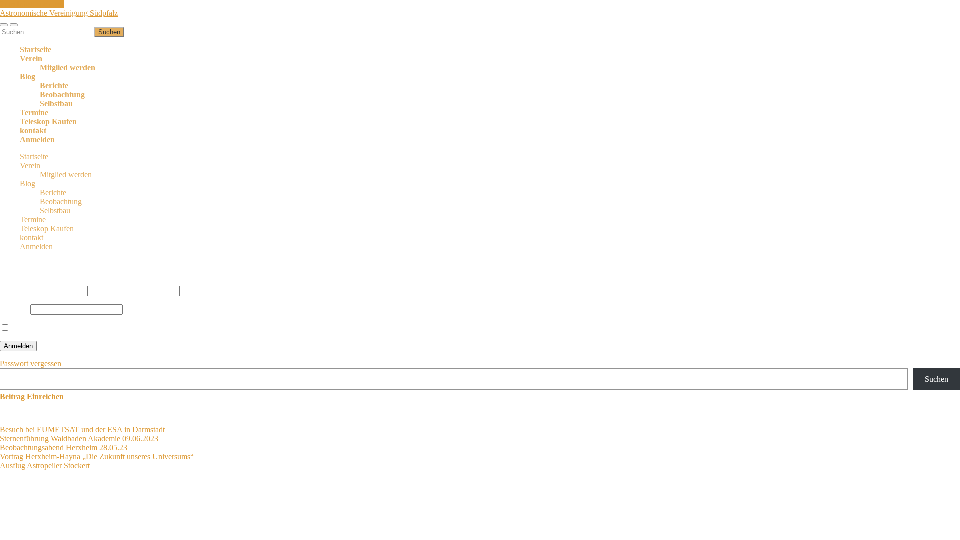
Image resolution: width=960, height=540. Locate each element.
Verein (31, 58)
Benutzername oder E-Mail (43, 290)
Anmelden (37, 140)
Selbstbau (56, 104)
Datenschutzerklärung (184, 504)
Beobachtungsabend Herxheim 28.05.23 (64, 448)
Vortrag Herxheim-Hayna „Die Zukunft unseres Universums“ (97, 456)
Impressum (241, 504)
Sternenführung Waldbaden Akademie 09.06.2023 (79, 438)
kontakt (33, 130)
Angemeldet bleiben (43, 328)
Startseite (36, 50)
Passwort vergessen (31, 364)
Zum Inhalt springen (32, 4)
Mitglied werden (68, 68)
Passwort (14, 309)
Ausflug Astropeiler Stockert (45, 466)
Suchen (936, 379)
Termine (34, 112)
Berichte (54, 86)
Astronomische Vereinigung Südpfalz (59, 13)
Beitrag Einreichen (32, 396)
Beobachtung (62, 94)
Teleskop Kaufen (48, 122)
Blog (28, 76)
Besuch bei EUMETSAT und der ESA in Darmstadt (82, 430)
